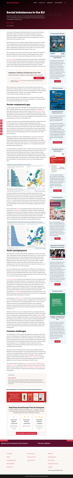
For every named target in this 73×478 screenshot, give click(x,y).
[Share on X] (1, 123)
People (8, 457)
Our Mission (9, 453)
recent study (12, 59)
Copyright (50, 467)
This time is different (44, 443)
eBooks (35, 2)
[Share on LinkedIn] (1, 126)
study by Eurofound (12, 279)
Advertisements (58, 2)
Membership (50, 2)
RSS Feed (50, 453)
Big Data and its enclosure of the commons (14, 443)
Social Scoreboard (39, 111)
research (39, 315)
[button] (64, 2)
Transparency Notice (53, 463)
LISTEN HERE (57, 81)
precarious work (19, 298)
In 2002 (39, 138)
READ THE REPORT (57, 190)
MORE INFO (57, 284)
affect (18, 208)
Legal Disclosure (52, 457)
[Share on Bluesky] (1, 120)
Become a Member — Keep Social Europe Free (26, 433)
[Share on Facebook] (1, 129)
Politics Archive (31, 453)
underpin (17, 210)
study (18, 343)
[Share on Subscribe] (1, 134)
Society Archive (31, 460)
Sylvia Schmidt (10, 22)
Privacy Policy (18, 80)
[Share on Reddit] (1, 131)
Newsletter (42, 2)
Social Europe (13, 3)
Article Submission (11, 460)
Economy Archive (31, 457)
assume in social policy (33, 356)
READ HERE (57, 341)
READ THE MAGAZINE (57, 142)
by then (30, 143)
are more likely (16, 291)
